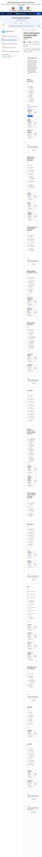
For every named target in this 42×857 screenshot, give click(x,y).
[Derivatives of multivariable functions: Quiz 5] (24, 51)
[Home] (23, 30)
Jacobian (29, 744)
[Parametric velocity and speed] (38, 48)
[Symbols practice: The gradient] (39, 50)
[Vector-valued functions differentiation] (36, 48)
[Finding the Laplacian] (25, 51)
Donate (29, 13)
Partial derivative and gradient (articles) (32, 229)
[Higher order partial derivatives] (27, 48)
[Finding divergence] (31, 50)
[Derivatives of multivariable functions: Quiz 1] (28, 48)
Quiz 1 (28, 144)
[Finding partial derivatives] (25, 48)
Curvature (30, 390)
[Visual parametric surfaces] (27, 50)
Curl (28, 586)
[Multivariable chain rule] (24, 50)
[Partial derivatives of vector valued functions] (28, 50)
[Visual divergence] (30, 50)
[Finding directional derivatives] (33, 48)
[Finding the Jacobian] (27, 51)
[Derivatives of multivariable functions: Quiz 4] (33, 50)
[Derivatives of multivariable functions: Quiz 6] (30, 51)
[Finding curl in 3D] (38, 50)
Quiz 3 (28, 378)
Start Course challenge (6, 57)
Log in (34, 13)
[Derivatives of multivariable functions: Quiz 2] (34, 48)
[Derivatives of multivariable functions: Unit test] (31, 51)
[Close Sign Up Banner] (40, 17)
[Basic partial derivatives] (24, 48)
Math (26, 30)
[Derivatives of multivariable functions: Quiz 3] (25, 50)
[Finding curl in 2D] (36, 50)
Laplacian (29, 707)
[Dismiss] (40, 1)
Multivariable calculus (32, 30)
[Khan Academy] (21, 13)
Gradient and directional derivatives (31, 158)
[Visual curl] (34, 50)
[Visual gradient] (31, 48)
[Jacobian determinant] (28, 51)
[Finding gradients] (30, 48)
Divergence (30, 524)
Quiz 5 (28, 694)
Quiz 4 (28, 574)
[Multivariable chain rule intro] (39, 48)
